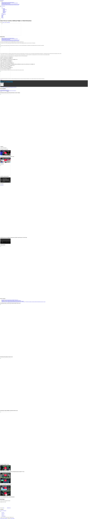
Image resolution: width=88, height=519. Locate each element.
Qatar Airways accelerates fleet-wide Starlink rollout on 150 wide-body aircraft (10, 40)
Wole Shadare (8, 22)
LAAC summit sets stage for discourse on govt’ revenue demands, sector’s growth (10, 4)
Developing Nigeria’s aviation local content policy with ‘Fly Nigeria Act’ (8, 90)
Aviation (4, 8)
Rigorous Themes (12, 518)
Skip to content (2, 0)
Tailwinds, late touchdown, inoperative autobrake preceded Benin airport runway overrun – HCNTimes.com (13, 301)
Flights (2, 16)
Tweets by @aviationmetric (3, 510)
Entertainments (4, 11)
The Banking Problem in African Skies (6, 3)
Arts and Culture (5, 9)
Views (2, 13)
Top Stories (3, 512)
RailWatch (3, 300)
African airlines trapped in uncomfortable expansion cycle (8, 2)
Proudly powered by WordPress (3, 518)
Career (2, 15)
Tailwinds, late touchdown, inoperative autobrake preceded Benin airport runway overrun (35, 301)
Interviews (3, 14)
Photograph (4, 12)
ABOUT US (3, 513)
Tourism (4, 10)
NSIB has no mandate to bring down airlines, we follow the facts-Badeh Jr (13, 300)
